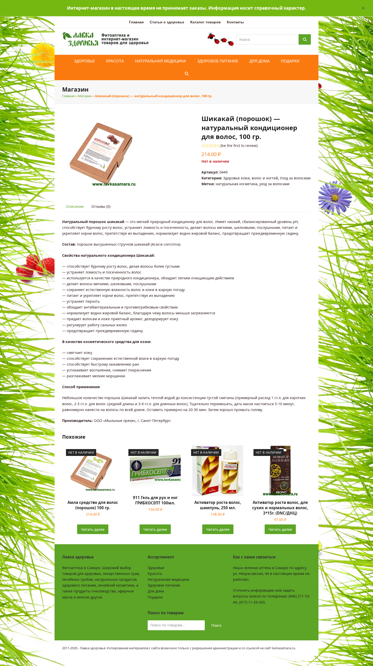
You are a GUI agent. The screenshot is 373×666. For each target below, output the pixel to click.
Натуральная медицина (168, 579)
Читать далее (93, 529)
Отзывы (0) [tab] (100, 206)
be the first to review (239, 145)
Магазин (85, 96)
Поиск (216, 625)
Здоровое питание (164, 585)
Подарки (155, 597)
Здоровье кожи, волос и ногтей (250, 178)
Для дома (156, 591)
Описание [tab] (75, 206)
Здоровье (156, 567)
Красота (155, 573)
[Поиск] (305, 39)
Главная (68, 96)
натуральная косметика (236, 183)
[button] (363, 8)
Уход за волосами (295, 178)
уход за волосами (274, 183)
